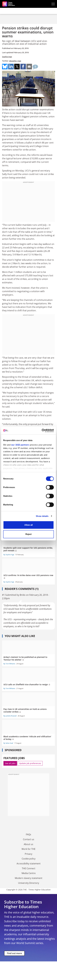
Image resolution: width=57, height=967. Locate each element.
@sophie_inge (15, 61)
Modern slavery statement (28, 878)
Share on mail (29, 66)
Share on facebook (23, 66)
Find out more (14, 953)
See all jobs (10, 763)
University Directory (28, 882)
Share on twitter (17, 66)
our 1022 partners (20, 445)
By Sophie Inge (8, 554)
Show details (42, 516)
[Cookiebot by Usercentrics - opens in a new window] (42, 430)
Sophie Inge (7, 56)
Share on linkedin (11, 66)
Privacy (28, 853)
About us (28, 844)
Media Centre (29, 873)
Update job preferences (30, 763)
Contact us (28, 839)
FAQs (28, 834)
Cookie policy (28, 858)
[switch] (50, 487)
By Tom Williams (9, 664)
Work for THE (28, 849)
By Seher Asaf (8, 743)
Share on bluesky (5, 66)
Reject (28, 534)
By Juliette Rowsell (10, 716)
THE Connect (28, 868)
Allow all (28, 525)
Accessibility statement (29, 863)
